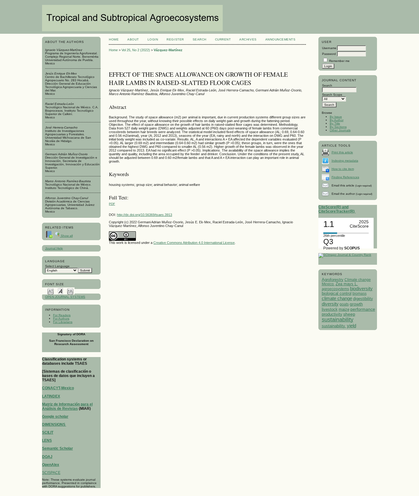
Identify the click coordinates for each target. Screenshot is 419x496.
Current (223, 39)
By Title (335, 123)
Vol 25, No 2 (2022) (135, 50)
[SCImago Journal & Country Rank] (344, 254)
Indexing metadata (345, 160)
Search (199, 39)
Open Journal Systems (65, 296)
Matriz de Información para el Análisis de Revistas (67, 406)
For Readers (62, 315)
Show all (66, 235)
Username (329, 48)
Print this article (342, 152)
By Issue (336, 116)
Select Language (57, 266)
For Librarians (62, 322)
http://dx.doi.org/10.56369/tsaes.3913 (144, 215)
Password (329, 54)
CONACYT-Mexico (58, 388)
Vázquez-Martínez (168, 50)
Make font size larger (70, 290)
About (133, 39)
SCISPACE (51, 473)
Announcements (280, 39)
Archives (247, 39)
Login (153, 39)
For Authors (61, 318)
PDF (112, 204)
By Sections (338, 127)
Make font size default (60, 290)
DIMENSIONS (54, 424)
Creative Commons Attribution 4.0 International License (194, 242)
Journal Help (54, 248)
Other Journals (340, 130)
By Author (337, 120)
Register (175, 39)
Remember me (339, 61)
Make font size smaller (51, 290)
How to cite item (343, 169)
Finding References (345, 177)
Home (114, 39)
